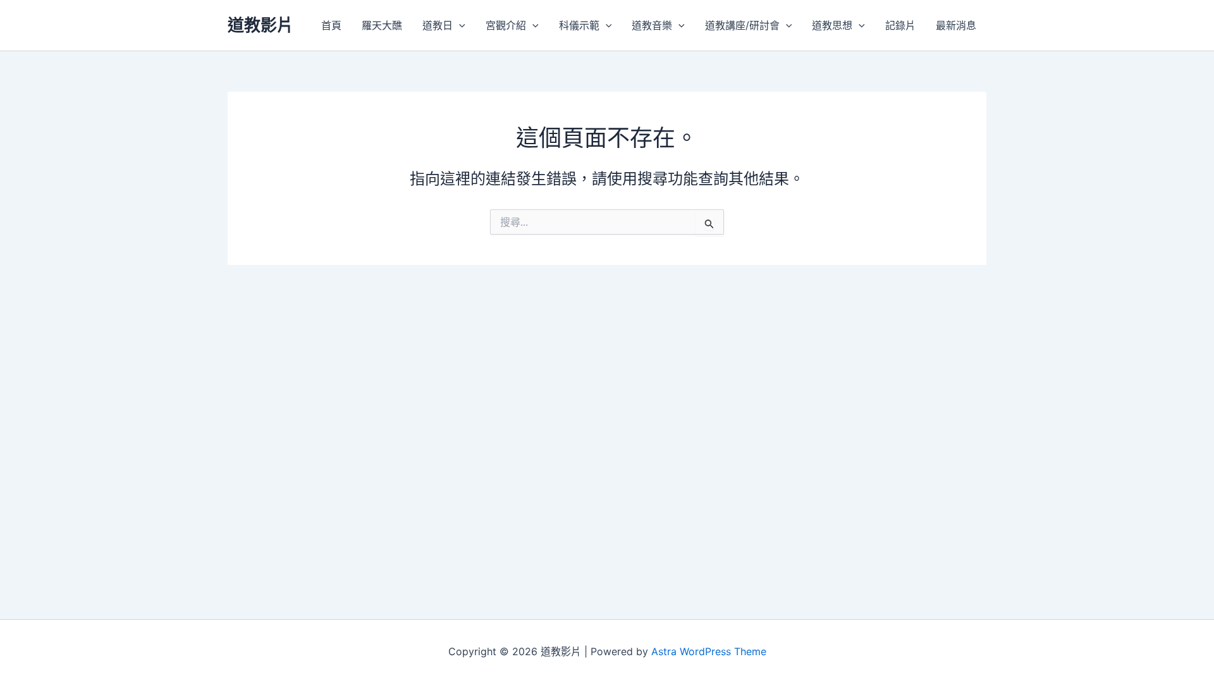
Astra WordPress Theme (708, 651)
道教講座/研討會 (742, 25)
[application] (459, 25)
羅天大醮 (382, 25)
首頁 (331, 25)
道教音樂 (652, 25)
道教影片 (260, 25)
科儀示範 (579, 25)
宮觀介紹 (506, 25)
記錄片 (900, 25)
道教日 (437, 25)
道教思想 (832, 25)
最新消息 (956, 25)
